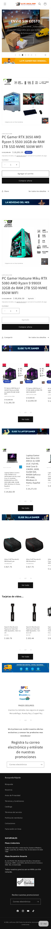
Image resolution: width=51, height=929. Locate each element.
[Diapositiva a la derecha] (31, 412)
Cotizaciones (10, 823)
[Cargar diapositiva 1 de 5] (19, 55)
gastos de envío (21, 156)
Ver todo (25, 419)
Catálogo (8, 807)
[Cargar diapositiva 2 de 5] (22, 55)
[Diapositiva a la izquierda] (20, 412)
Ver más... (25, 40)
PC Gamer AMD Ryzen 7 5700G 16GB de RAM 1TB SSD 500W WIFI (34, 390)
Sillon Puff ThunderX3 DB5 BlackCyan (11, 560)
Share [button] (6, 191)
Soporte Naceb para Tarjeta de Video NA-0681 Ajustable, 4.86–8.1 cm (12, 630)
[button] (5, 4)
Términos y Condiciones (14, 801)
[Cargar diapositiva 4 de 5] (28, 55)
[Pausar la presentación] (46, 55)
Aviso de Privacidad (12, 795)
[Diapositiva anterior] (15, 55)
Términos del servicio (13, 812)
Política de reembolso (14, 818)
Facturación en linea (13, 829)
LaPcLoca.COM (14, 922)
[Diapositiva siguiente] (35, 55)
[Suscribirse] (41, 764)
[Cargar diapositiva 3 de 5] (25, 55)
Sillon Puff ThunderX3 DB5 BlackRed (33, 560)
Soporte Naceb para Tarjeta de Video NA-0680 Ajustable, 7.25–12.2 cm (33, 630)
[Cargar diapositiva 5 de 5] (31, 55)
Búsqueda (9, 784)
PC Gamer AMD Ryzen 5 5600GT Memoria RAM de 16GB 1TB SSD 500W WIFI (12, 391)
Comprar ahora (25, 180)
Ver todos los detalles (37, 191)
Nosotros (8, 790)
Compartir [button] (8, 337)
